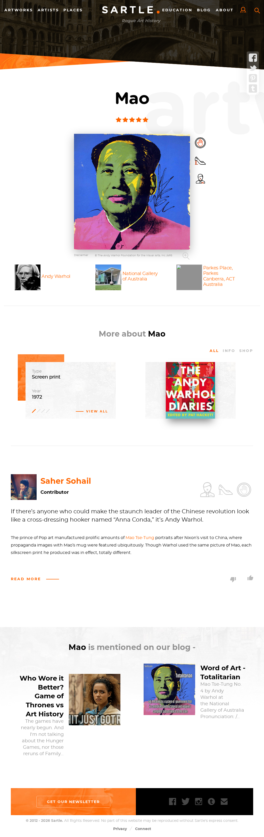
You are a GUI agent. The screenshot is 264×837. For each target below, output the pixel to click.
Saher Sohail (65, 481)
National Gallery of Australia (140, 276)
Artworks (18, 10)
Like (250, 577)
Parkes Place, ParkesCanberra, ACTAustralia (219, 276)
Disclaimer (81, 255)
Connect (143, 828)
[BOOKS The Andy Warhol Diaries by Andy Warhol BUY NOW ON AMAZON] (190, 415)
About (225, 10)
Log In (244, 10)
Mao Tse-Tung (140, 538)
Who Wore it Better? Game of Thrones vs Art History (42, 696)
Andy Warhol (56, 276)
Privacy (120, 828)
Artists (48, 10)
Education (177, 10)
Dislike (233, 579)
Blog (204, 10)
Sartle (131, 10)
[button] (132, 192)
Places (73, 10)
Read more (26, 579)
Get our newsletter (73, 801)
